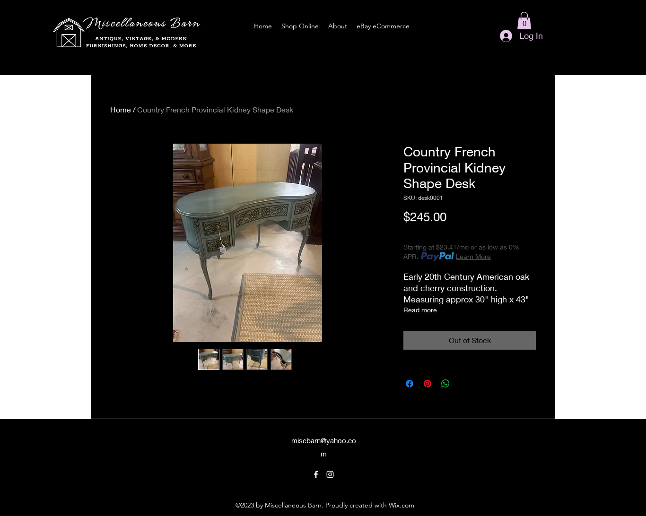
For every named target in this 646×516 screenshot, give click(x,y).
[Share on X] (463, 383)
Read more (420, 310)
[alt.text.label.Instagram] (330, 474)
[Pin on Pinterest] (427, 383)
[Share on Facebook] (409, 383)
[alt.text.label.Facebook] (316, 474)
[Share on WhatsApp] (445, 383)
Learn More (473, 256)
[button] (524, 20)
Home (120, 109)
